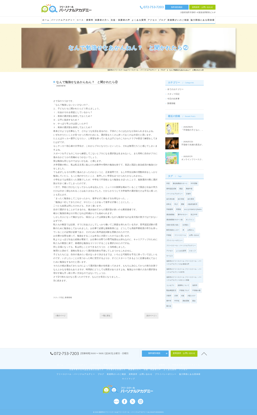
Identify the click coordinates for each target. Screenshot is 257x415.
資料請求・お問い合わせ (202, 7)
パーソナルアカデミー (174, 193)
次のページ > (151, 315)
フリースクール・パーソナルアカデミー (181, 245)
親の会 (168, 306)
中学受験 (194, 183)
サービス (169, 255)
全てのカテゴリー (175, 89)
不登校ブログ (184, 290)
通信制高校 (170, 214)
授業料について (183, 285)
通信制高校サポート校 (174, 219)
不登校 (168, 235)
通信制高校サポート (180, 183)
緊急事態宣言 (171, 290)
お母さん (191, 230)
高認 (181, 188)
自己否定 (181, 199)
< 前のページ (60, 315)
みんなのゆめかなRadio (192, 209)
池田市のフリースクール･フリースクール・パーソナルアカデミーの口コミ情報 (183, 278)
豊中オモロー (183, 214)
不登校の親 (196, 290)
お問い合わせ (194, 235)
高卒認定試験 (171, 188)
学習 (168, 183)
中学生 (176, 300)
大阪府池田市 (192, 204)
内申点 (168, 204)
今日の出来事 (173, 98)
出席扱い (186, 225)
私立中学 (194, 214)
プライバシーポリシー (174, 240)
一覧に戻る (106, 315)
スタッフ (192, 250)
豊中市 (168, 300)
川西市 (168, 295)
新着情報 (68, 297)
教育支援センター (172, 230)
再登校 (178, 209)
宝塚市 (188, 193)
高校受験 (186, 300)
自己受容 (191, 199)
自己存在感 (170, 199)
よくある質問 (181, 250)
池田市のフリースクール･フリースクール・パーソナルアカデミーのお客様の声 (183, 262)
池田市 (194, 285)
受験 (182, 204)
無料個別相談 (176, 7)
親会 (194, 300)
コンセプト (170, 285)
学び (176, 204)
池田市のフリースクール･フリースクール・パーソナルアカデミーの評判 (183, 270)
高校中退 (189, 188)
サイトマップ (128, 378)
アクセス (169, 250)
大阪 (182, 295)
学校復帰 (169, 209)
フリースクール (180, 235)
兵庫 (176, 295)
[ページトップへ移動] (204, 353)
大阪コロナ (192, 295)
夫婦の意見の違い (172, 225)
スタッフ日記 (58, 297)
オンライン (190, 219)
